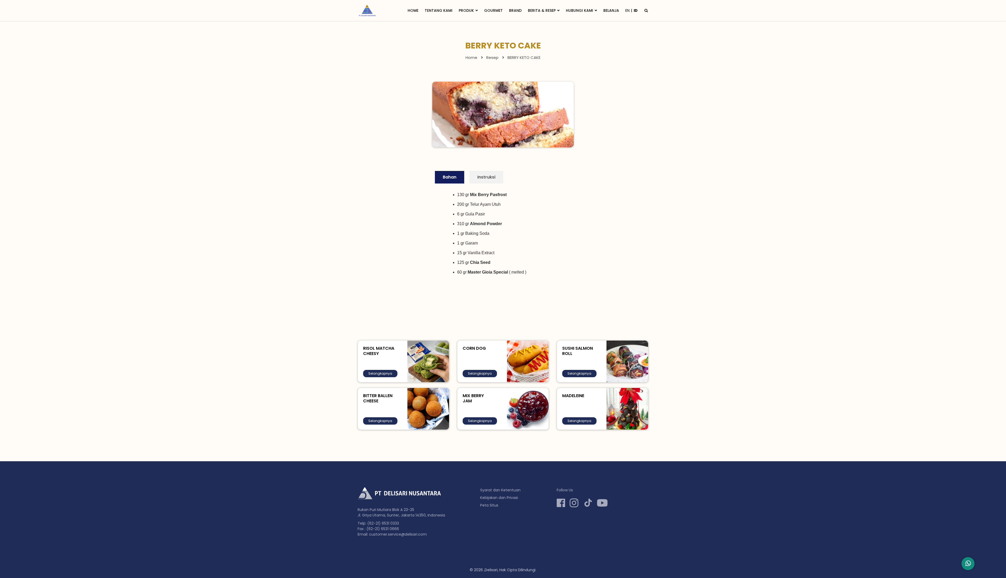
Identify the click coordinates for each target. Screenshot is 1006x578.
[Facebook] (561, 503)
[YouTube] (602, 503)
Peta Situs (489, 505)
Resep (492, 57)
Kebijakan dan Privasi (499, 497)
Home (413, 10)
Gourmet (493, 10)
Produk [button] (466, 10)
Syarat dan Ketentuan (500, 490)
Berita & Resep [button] (542, 10)
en (627, 10)
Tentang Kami (438, 10)
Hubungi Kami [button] (579, 10)
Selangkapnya (380, 373)
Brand (515, 10)
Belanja (611, 10)
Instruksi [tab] (486, 177)
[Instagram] (574, 503)
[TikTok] (588, 503)
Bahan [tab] (449, 177)
